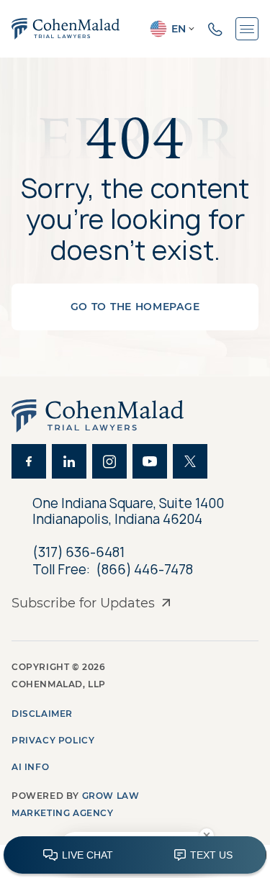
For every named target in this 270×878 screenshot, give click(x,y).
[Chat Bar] (135, 855)
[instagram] (109, 461)
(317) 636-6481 (78, 552)
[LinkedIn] (69, 461)
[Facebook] (29, 461)
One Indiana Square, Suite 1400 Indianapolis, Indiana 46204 (129, 511)
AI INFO (30, 766)
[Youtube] (149, 461)
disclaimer (42, 713)
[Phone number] (215, 28)
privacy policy (53, 740)
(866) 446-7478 (144, 570)
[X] (190, 461)
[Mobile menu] (246, 28)
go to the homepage (135, 306)
